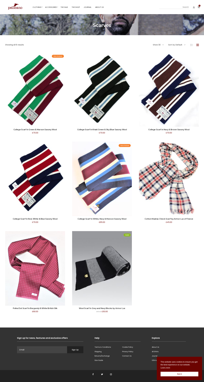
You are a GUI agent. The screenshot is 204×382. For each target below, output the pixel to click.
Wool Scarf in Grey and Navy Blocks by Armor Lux (102, 308)
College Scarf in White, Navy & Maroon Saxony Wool (102, 219)
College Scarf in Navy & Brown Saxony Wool (168, 129)
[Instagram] (111, 374)
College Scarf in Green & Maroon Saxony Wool (35, 129)
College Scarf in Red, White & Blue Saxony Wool (35, 219)
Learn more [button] (165, 368)
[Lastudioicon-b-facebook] (93, 374)
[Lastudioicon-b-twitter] (102, 374)
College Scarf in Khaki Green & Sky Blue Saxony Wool (102, 129)
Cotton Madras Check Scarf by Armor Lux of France (169, 219)
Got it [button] (179, 374)
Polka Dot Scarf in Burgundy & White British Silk (35, 308)
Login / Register (193, 7)
